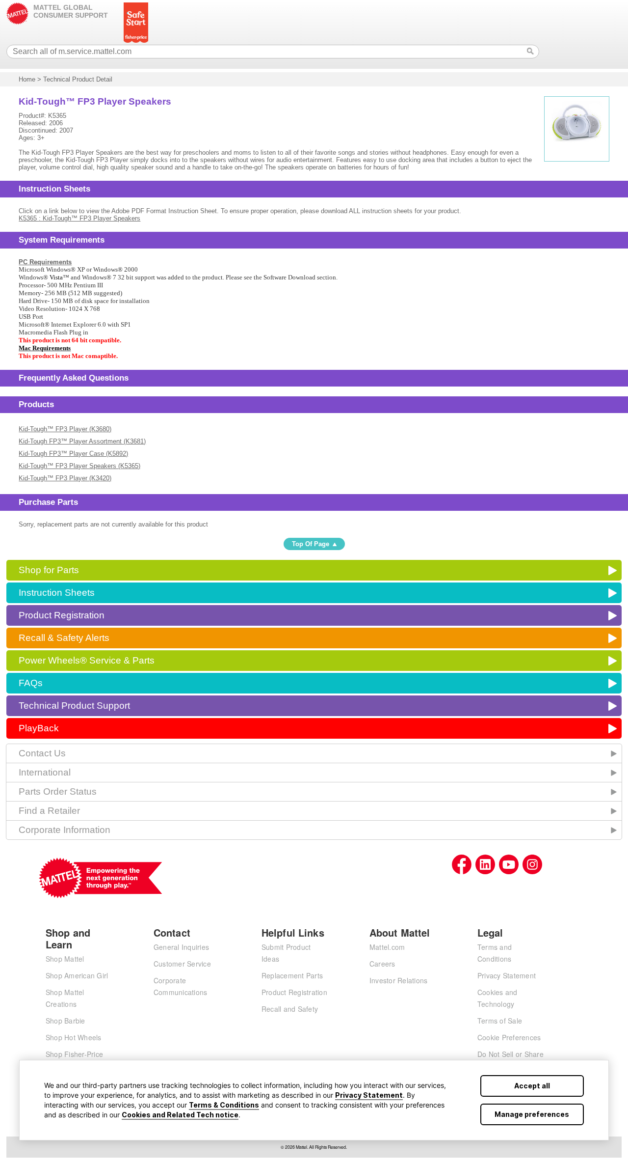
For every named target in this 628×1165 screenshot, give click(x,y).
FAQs (31, 683)
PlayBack (39, 728)
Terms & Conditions (224, 1105)
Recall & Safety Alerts (64, 638)
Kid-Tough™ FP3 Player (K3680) (65, 429)
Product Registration (62, 615)
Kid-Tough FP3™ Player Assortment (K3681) (82, 441)
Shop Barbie (65, 1021)
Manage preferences (532, 1114)
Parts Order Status (58, 791)
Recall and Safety (290, 1009)
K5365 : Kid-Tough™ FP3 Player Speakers (79, 218)
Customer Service (182, 964)
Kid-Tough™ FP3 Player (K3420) (65, 478)
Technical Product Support (74, 705)
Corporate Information (64, 830)
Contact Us (42, 753)
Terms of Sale (499, 1021)
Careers (382, 964)
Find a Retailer (49, 810)
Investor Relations (398, 980)
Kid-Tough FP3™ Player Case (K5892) (73, 453)
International (45, 772)
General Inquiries (181, 947)
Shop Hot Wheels (74, 1037)
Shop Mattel (65, 959)
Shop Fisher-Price (74, 1054)
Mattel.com (387, 947)
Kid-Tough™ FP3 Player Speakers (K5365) (79, 466)
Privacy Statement (369, 1095)
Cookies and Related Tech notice (180, 1114)
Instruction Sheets (57, 592)
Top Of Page (310, 544)
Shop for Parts (49, 570)
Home (27, 79)
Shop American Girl (77, 975)
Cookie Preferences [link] (509, 1037)
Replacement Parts (292, 975)
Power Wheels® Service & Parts (87, 660)
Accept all (532, 1086)
